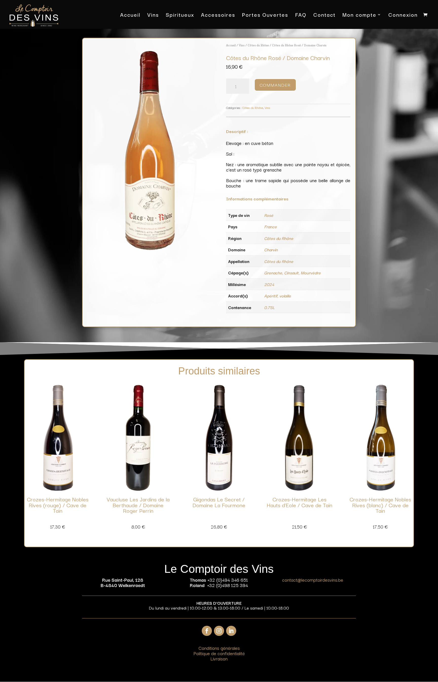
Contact (324, 15)
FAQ (300, 15)
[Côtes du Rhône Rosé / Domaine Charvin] (150, 248)
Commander (275, 84)
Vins (153, 15)
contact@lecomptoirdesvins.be (312, 579)
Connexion (403, 15)
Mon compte (359, 15)
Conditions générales (219, 647)
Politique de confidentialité (219, 653)
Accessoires (218, 15)
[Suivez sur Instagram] (219, 631)
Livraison (219, 658)
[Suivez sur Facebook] (207, 631)
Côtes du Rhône (258, 45)
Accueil (130, 15)
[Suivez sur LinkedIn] (231, 631)
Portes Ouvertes (265, 15)
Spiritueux (180, 15)
